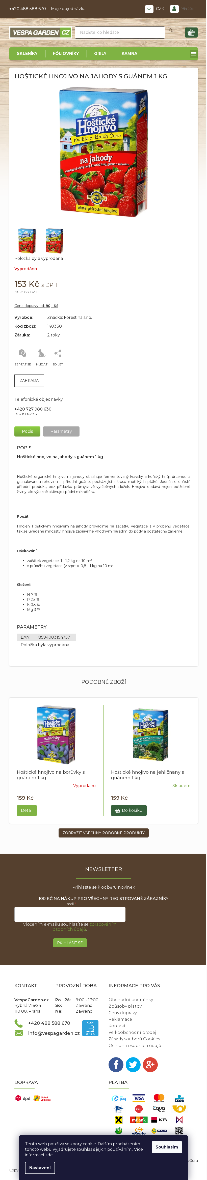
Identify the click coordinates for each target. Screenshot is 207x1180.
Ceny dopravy (123, 1012)
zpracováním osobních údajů (85, 927)
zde (49, 1155)
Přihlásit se (70, 943)
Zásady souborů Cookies (134, 1039)
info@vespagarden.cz (54, 1033)
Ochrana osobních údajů (135, 1045)
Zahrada (29, 380)
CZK (160, 8)
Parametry (61, 431)
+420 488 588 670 (27, 8)
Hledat (170, 32)
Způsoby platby (125, 1006)
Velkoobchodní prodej (132, 1032)
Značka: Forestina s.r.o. (69, 317)
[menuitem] (27, 53)
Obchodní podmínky (131, 999)
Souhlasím (167, 1147)
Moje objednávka (68, 8)
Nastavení (40, 1167)
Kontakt (117, 1025)
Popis (27, 431)
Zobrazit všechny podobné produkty (104, 833)
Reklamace (120, 1019)
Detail (27, 810)
